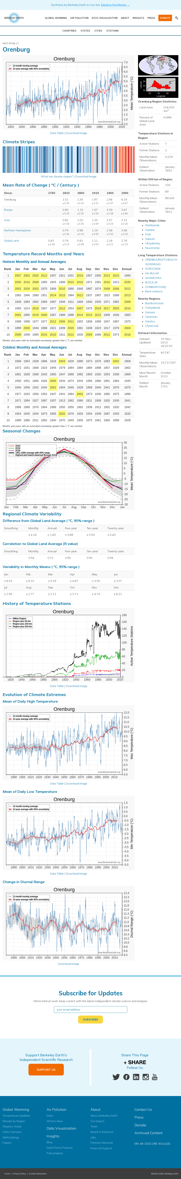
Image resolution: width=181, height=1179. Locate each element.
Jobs (93, 1137)
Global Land (11, 240)
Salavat (150, 239)
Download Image (76, 133)
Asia (7, 220)
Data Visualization (105, 17)
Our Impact (97, 1121)
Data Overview (12, 1132)
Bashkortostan (154, 303)
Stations (112, 30)
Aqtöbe (150, 230)
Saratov (150, 321)
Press (151, 17)
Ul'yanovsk (152, 325)
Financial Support (101, 1148)
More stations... (154, 291)
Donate (165, 17)
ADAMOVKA (153, 278)
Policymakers (55, 1153)
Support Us (46, 1069)
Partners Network (101, 1142)
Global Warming (56, 17)
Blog (49, 1142)
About (125, 17)
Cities (98, 30)
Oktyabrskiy (152, 243)
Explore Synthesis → (115, 5)
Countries (69, 30)
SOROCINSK (153, 268)
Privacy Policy (19, 1173)
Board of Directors (101, 1132)
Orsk (148, 234)
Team (93, 1126)
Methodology (11, 1137)
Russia (8, 210)
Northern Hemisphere (17, 230)
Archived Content (148, 1133)
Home (7, 1173)
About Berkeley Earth (103, 1115)
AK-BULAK (152, 273)
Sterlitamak (152, 225)
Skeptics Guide (12, 1126)
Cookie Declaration (38, 1173)
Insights (138, 17)
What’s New (55, 1121)
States (85, 30)
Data (50, 1115)
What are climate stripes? (57, 176)
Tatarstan (151, 316)
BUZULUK (151, 282)
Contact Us (143, 1109)
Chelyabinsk (152, 307)
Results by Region (14, 1121)
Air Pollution (79, 17)
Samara (150, 312)
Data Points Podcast (60, 1147)
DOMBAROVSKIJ (155, 287)
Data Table (57, 133)
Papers (7, 1142)
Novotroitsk (152, 248)
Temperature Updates (16, 1115)
